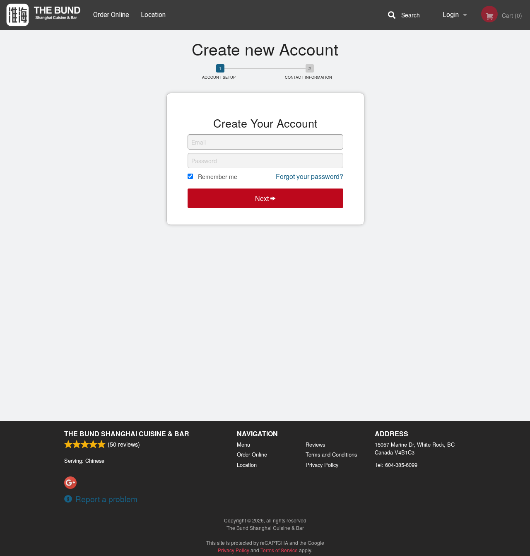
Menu (243, 444)
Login (451, 15)
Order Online (111, 15)
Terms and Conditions (331, 454)
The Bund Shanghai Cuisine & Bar (126, 433)
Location (153, 15)
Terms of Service (279, 550)
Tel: (396, 465)
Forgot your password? (309, 176)
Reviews (315, 444)
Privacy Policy (322, 465)
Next (262, 198)
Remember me (217, 176)
